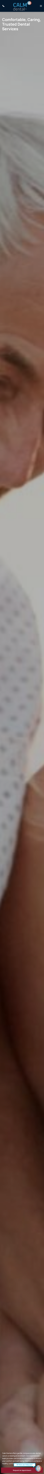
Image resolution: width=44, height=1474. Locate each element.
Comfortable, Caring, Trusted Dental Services (21, 24)
